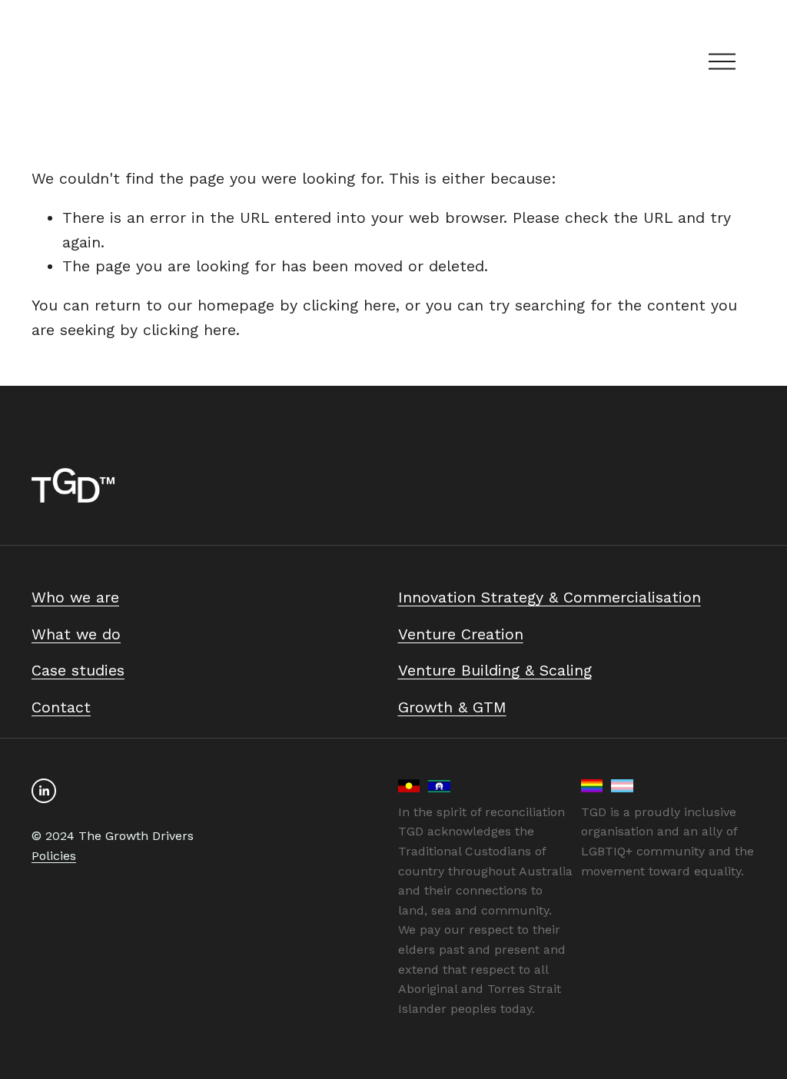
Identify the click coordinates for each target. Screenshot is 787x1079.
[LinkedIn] (44, 791)
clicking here (349, 305)
